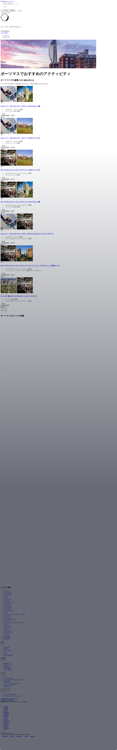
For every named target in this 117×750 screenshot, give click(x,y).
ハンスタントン (8, 632)
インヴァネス (7, 607)
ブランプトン (7, 620)
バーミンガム (7, 605)
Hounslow (7, 637)
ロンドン (6, 590)
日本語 (6, 722)
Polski (5, 725)
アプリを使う (4, 33)
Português (7, 724)
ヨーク (6, 597)
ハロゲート (7, 625)
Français (6, 716)
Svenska (6, 728)
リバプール (7, 595)
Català (6, 708)
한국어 (6, 718)
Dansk (5, 710)
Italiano (6, 719)
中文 (5, 730)
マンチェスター (8, 594)
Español (6, 715)
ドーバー (6, 624)
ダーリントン (7, 627)
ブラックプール (8, 610)
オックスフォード (9, 602)
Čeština (6, 709)
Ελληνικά (6, 713)
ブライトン (7, 604)
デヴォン (6, 629)
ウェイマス (7, 639)
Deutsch (6, 712)
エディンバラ (7, 592)
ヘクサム (6, 634)
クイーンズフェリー (9, 619)
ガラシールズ (7, 631)
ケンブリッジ (7, 609)
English (6, 706)
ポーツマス (7, 617)
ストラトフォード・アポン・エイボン (14, 614)
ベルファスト (7, 599)
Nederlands (7, 721)
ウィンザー (7, 615)
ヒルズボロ (7, 636)
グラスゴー (7, 600)
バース (6, 612)
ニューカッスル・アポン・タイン (13, 622)
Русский (6, 727)
